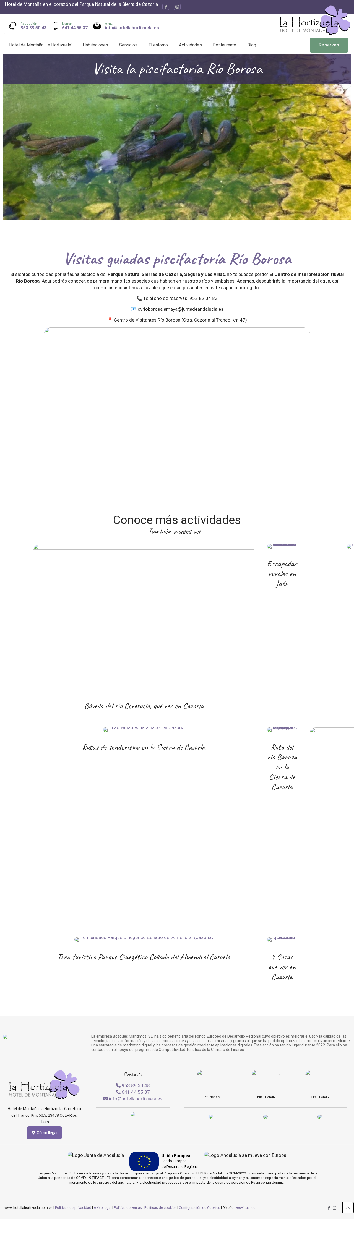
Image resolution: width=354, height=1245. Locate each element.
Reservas (329, 45)
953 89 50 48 (33, 27)
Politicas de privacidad (73, 1207)
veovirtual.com (247, 1207)
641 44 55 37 (75, 27)
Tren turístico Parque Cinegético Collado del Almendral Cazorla (143, 956)
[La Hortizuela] (315, 20)
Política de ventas (128, 1207)
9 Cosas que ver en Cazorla (282, 966)
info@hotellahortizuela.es (132, 27)
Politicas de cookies (160, 1207)
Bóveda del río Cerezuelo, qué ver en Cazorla (144, 705)
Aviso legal (102, 1207)
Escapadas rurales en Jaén (282, 573)
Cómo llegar (47, 1133)
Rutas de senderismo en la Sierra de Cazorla (143, 747)
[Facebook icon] (166, 6)
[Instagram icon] (177, 6)
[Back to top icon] (348, 1207)
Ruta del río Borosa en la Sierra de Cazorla (282, 767)
